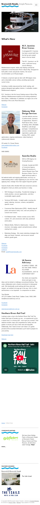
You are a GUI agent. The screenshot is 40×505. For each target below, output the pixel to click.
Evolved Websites (34, 501)
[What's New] (20, 21)
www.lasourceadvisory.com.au (10, 309)
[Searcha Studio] (11, 164)
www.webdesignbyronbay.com (10, 145)
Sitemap (19, 502)
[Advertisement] (20, 398)
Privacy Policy (12, 502)
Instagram (4, 107)
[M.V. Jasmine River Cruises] (11, 54)
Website (4, 104)
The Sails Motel (27, 476)
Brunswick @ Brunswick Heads (11, 471)
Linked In (4, 249)
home (3, 423)
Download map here (7, 335)
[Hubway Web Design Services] (11, 122)
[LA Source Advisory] (11, 269)
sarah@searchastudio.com (14, 252)
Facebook (4, 147)
